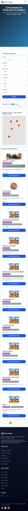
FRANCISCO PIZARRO (9, 246)
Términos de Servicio (5, 505)
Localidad (4, 89)
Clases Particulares (4, 463)
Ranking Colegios (4, 482)
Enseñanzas (5, 68)
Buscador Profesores (5, 477)
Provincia (4, 83)
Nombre (4, 57)
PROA (4, 404)
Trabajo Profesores (4, 474)
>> (17, 423)
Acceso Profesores (4, 480)
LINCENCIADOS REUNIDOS (10, 220)
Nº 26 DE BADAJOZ (8, 325)
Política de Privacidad (20, 503)
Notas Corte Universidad (5, 461)
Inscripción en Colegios (5, 452)
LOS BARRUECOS (7, 299)
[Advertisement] (14, 30)
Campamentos (3, 455)
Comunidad (5, 77)
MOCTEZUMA (6, 191)
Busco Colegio (8, 2)
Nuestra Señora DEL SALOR (10, 377)
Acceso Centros (4, 472)
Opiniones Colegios (4, 485)
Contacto (2, 488)
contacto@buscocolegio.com (9, 495)
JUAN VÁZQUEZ (7, 351)
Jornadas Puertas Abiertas (6, 450)
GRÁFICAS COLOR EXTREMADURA (13, 272)
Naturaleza (4, 62)
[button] (11, 122)
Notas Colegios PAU (5, 458)
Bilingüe (6, 74)
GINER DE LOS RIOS (8, 161)
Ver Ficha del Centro (15, 175)
